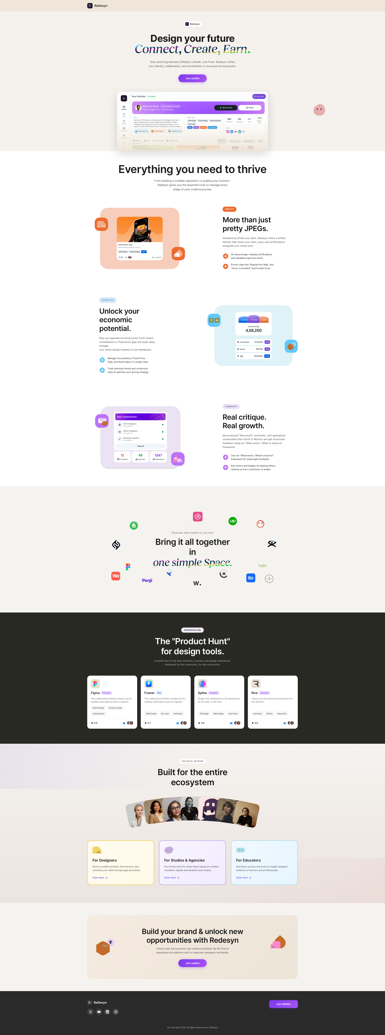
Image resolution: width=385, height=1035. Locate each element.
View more (100, 877)
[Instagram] (115, 1012)
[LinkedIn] (107, 1012)
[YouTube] (99, 1012)
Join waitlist (192, 78)
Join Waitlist (283, 1004)
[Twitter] (90, 1012)
